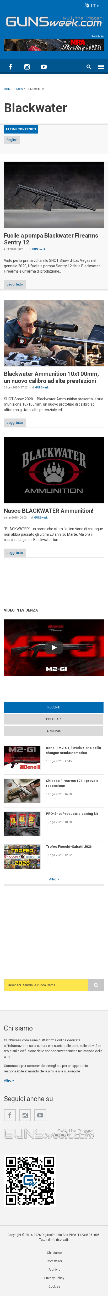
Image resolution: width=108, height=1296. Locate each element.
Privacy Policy (54, 1278)
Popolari (54, 719)
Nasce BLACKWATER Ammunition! (48, 510)
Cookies (54, 1286)
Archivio (53, 731)
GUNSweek (38, 249)
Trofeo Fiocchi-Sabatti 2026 (68, 847)
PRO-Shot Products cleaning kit (72, 814)
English (12, 140)
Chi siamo (54, 1252)
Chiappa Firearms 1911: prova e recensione (72, 783)
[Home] (54, 20)
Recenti (63, 707)
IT (92, 5)
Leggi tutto (15, 284)
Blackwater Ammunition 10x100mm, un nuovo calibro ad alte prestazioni (51, 377)
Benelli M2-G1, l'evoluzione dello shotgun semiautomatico (73, 750)
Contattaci (54, 1261)
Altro (53, 879)
